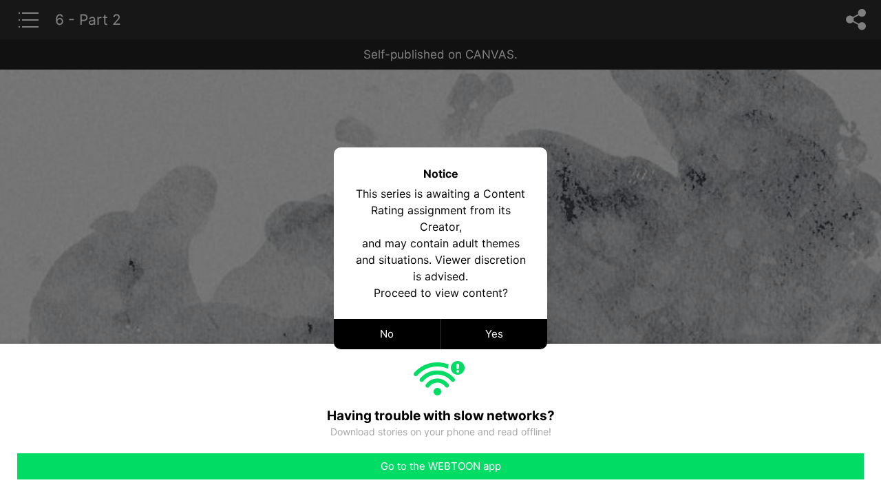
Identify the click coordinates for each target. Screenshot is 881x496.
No (387, 333)
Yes (494, 333)
